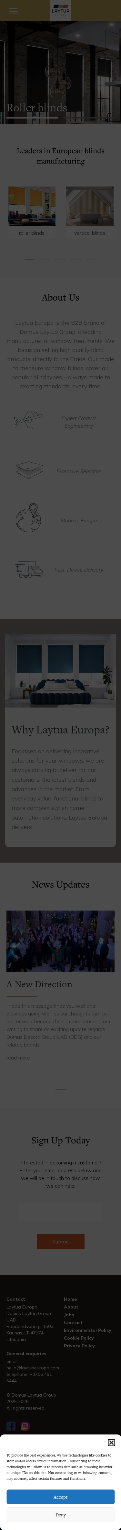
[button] (111, 1442)
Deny (60, 1515)
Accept (60, 1497)
